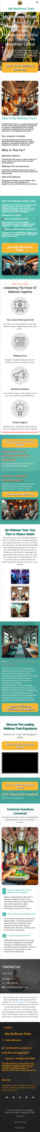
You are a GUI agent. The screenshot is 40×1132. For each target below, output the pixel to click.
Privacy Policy (20, 1128)
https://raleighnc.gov (19, 1002)
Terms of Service (20, 1122)
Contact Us (20, 1116)
